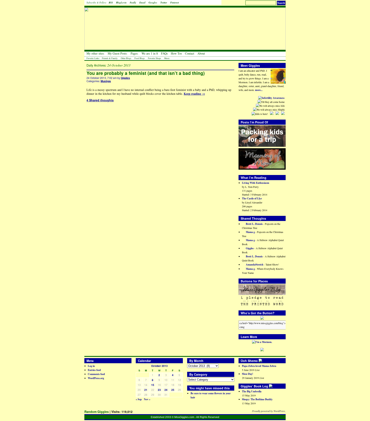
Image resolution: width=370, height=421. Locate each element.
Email (142, 2)
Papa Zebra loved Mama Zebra (259, 366)
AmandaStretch (254, 264)
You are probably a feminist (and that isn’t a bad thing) (146, 73)
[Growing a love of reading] (273, 386)
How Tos (176, 53)
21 (145, 390)
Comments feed (96, 374)
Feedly (133, 2)
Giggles (125, 78)
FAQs (164, 53)
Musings (106, 81)
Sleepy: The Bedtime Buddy (257, 399)
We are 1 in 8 (150, 53)
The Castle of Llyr (252, 198)
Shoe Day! (247, 374)
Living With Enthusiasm (255, 183)
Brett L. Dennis (254, 224)
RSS (111, 2)
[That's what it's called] (263, 361)
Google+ (153, 2)
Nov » (147, 399)
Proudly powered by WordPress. (269, 411)
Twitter (163, 2)
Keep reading (194, 93)
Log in (91, 366)
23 (159, 390)
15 (152, 385)
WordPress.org (96, 378)
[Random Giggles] (185, 26)
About (201, 53)
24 (165, 390)
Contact (189, 53)
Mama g (250, 232)
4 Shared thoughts (100, 100)
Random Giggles (96, 411)
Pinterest (174, 2)
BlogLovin (121, 2)
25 (172, 390)
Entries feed (94, 370)
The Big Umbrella (251, 391)
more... (259, 90)
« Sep (139, 399)
